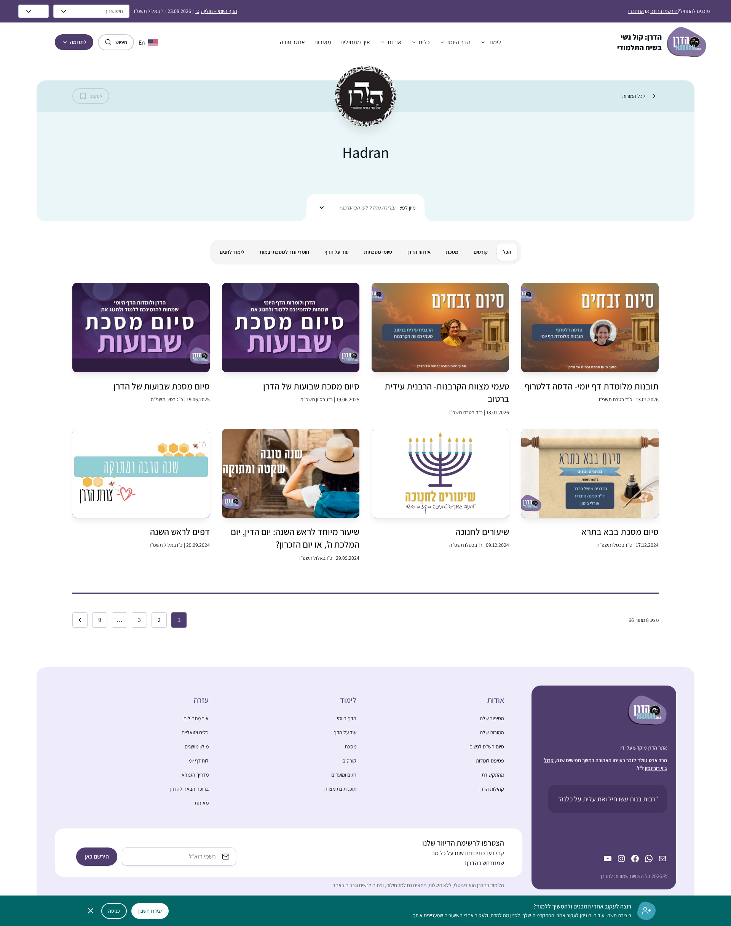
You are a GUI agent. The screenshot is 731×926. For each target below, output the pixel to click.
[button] (490, 42)
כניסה (114, 910)
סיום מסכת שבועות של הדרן (311, 386)
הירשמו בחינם (664, 11)
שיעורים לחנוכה (482, 531)
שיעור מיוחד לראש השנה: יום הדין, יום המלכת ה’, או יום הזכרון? (295, 538)
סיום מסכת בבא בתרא (620, 531)
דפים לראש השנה (180, 531)
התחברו (636, 11)
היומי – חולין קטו (216, 11)
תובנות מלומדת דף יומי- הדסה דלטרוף (592, 386)
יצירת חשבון (150, 910)
